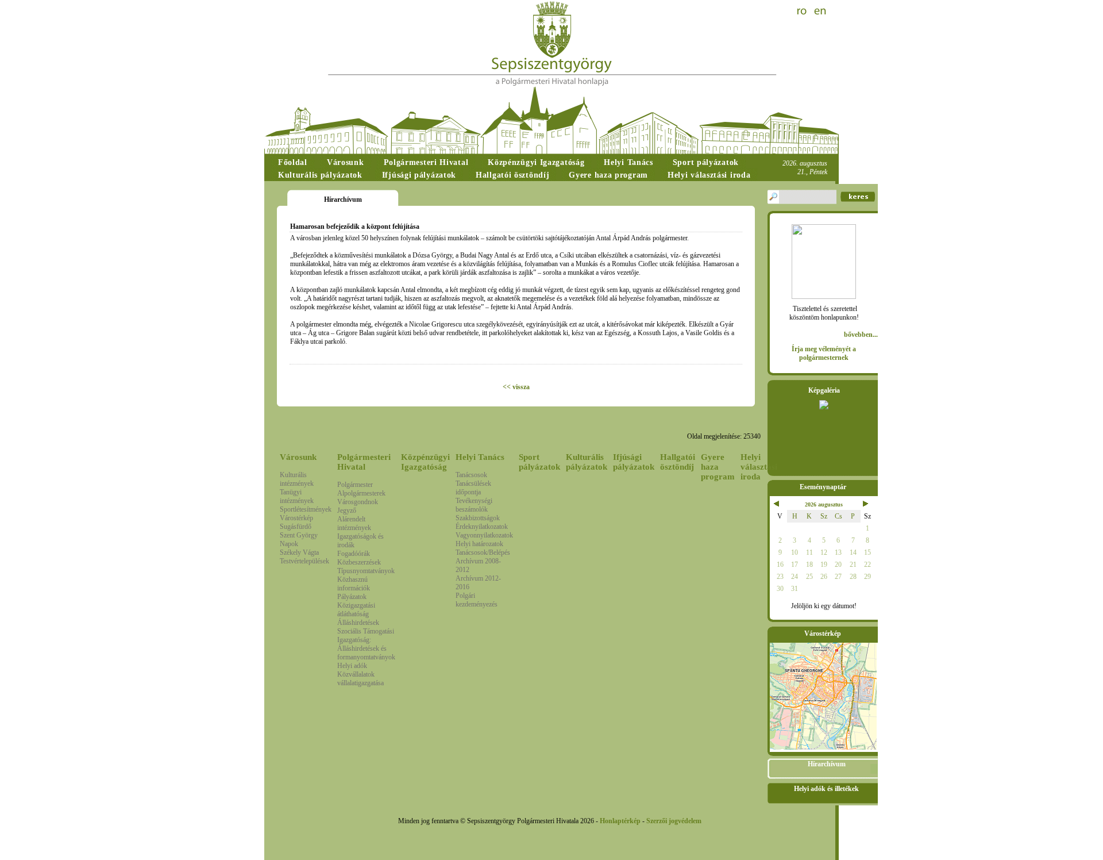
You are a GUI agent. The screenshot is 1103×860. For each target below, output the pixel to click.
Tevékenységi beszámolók (474, 505)
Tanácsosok (471, 475)
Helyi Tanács (480, 457)
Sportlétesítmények (305, 509)
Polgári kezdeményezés (476, 600)
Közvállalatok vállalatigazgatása (360, 678)
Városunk (298, 457)
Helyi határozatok (479, 544)
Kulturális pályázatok (586, 461)
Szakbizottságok (478, 518)
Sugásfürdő (295, 527)
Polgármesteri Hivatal (364, 461)
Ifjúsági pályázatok (633, 461)
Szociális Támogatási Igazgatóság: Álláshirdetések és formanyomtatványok (366, 644)
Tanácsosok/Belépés (483, 552)
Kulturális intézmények (297, 479)
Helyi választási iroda (759, 466)
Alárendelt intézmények (354, 523)
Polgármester (355, 485)
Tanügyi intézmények (297, 496)
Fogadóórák (353, 554)
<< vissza (516, 387)
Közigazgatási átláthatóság (356, 609)
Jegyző (346, 510)
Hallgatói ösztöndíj (677, 461)
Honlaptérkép (620, 821)
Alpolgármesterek (361, 493)
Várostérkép (296, 518)
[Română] (803, 11)
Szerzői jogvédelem (673, 821)
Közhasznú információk (353, 583)
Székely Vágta (299, 552)
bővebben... (861, 335)
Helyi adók (352, 666)
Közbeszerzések (359, 562)
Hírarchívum (827, 764)
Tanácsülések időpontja (473, 487)
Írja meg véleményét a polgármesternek (824, 353)
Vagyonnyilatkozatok (484, 535)
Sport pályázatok (539, 461)
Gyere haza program (718, 466)
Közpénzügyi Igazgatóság (425, 461)
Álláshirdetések (358, 623)
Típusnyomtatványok (366, 571)
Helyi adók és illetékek (826, 789)
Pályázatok (352, 597)
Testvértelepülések (304, 561)
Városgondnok (357, 502)
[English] (820, 11)
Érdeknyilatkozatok (482, 527)
